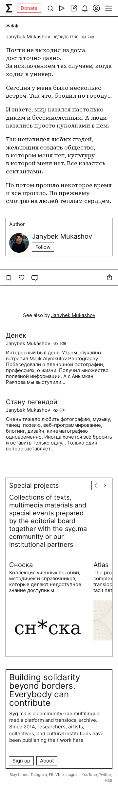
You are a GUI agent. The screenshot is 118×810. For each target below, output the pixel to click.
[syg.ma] (9, 8)
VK (57, 774)
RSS (108, 780)
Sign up (21, 761)
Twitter (105, 774)
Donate (29, 8)
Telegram (38, 774)
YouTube (89, 774)
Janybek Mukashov (28, 36)
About (47, 761)
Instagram (71, 774)
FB (51, 774)
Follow (42, 247)
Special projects (34, 485)
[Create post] (73, 8)
